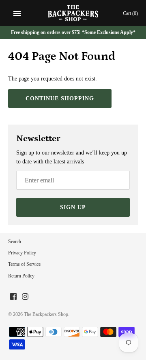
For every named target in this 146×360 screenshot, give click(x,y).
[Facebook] (13, 297)
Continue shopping (60, 98)
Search (14, 241)
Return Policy (21, 276)
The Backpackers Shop (46, 314)
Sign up (73, 207)
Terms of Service (24, 264)
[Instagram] (25, 297)
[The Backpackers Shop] (73, 13)
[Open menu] (17, 13)
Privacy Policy (22, 253)
